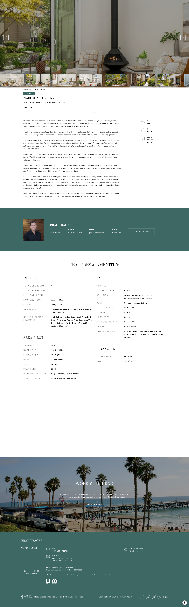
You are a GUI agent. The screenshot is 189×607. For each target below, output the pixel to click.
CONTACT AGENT (141, 232)
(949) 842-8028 (75, 232)
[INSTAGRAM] (148, 597)
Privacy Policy (125, 597)
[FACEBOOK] (142, 597)
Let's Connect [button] (94, 505)
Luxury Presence (74, 597)
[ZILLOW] (165, 597)
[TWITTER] (160, 597)
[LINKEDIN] (154, 597)
